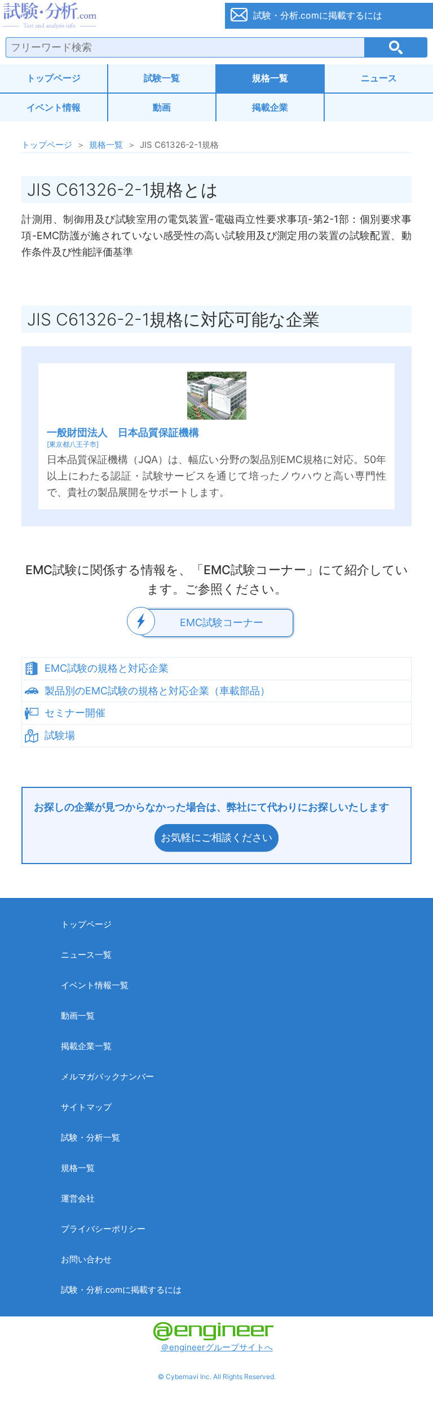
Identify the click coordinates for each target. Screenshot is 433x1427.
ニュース (379, 77)
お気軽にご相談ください (216, 837)
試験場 (60, 735)
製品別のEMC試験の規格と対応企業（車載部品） (157, 691)
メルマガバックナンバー (107, 1076)
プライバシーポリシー (103, 1228)
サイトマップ (86, 1107)
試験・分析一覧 (90, 1137)
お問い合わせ (86, 1259)
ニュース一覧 (86, 954)
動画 (162, 107)
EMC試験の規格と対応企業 (107, 668)
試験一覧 (162, 77)
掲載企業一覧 (86, 1046)
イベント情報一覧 (95, 985)
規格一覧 (270, 77)
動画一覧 (78, 1015)
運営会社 (78, 1198)
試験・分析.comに (317, 15)
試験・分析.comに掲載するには (121, 1289)
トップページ (53, 77)
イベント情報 (53, 107)
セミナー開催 (75, 713)
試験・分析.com (106, 16)
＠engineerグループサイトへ (217, 1347)
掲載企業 (270, 107)
